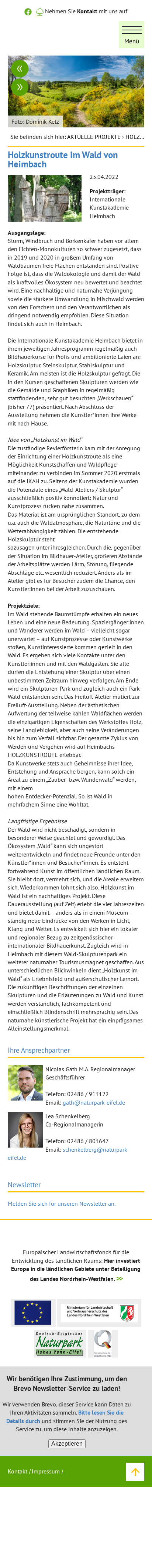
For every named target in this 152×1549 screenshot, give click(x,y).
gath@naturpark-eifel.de (94, 1102)
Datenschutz (23, 1502)
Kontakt (87, 11)
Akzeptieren (67, 1443)
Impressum (46, 1471)
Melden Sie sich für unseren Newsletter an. (61, 1203)
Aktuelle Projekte (94, 136)
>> (119, 1278)
